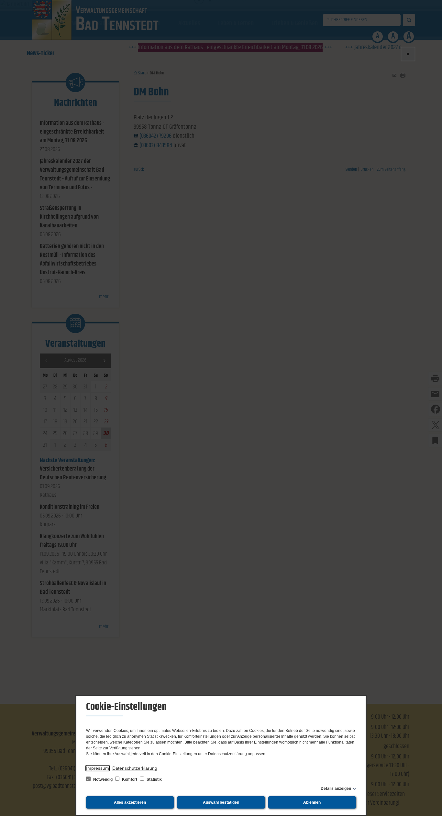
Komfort (129, 779)
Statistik (154, 779)
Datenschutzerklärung (134, 768)
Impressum (97, 768)
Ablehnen (312, 802)
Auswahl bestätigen (221, 802)
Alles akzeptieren (130, 802)
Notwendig (103, 779)
